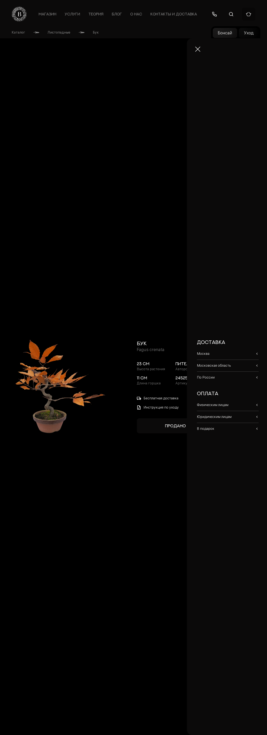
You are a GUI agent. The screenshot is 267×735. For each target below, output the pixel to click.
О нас (136, 14)
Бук (96, 32)
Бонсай (225, 32)
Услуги (72, 14)
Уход (249, 32)
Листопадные (59, 32)
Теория (95, 14)
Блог (117, 14)
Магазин (47, 14)
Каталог (18, 32)
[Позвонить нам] (214, 14)
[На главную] (19, 14)
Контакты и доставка (173, 14)
